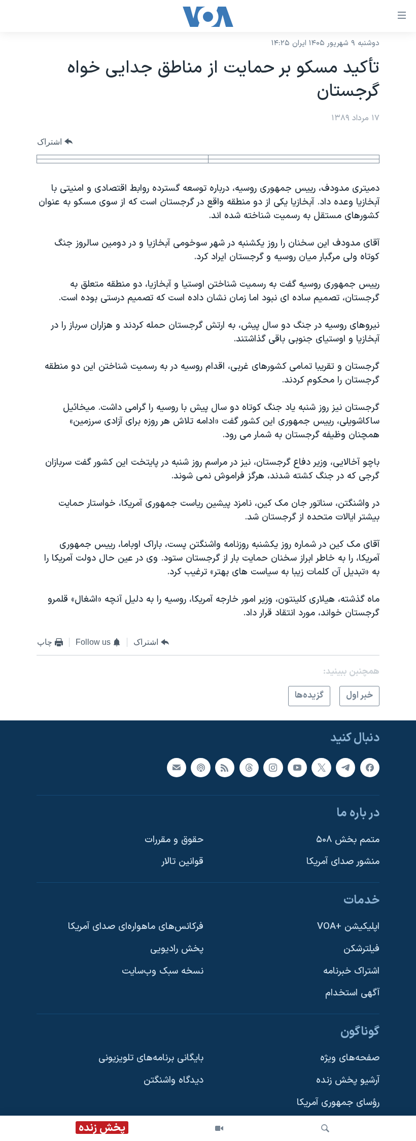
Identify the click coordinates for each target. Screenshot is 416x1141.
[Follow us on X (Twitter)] (321, 767)
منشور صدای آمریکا (342, 862)
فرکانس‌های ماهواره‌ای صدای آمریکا (135, 926)
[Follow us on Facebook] (369, 767)
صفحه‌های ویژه (349, 1058)
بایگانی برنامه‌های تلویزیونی (150, 1058)
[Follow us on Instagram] (273, 767)
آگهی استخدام (352, 993)
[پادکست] (200, 767)
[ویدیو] (219, 1128)
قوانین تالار (182, 862)
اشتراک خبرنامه (351, 971)
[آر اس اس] (224, 767)
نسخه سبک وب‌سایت (162, 971)
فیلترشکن (361, 949)
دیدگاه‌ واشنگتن (173, 1080)
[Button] (55, 142)
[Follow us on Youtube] (297, 767)
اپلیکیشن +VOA (348, 926)
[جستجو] (325, 1128)
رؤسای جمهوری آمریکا (338, 1103)
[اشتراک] (176, 767)
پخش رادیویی (176, 949)
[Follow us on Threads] (249, 767)
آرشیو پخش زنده (347, 1080)
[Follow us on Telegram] (345, 767)
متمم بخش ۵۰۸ (347, 840)
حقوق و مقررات (174, 840)
